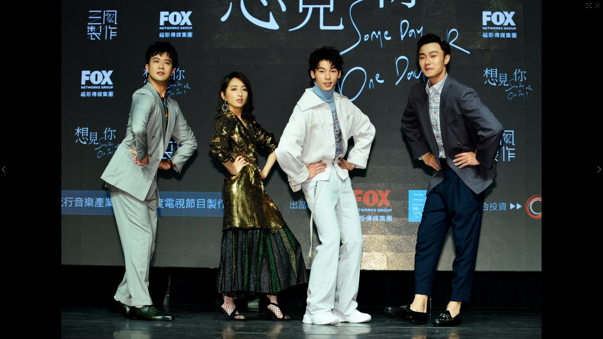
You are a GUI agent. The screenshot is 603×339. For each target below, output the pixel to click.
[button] (4, 169)
